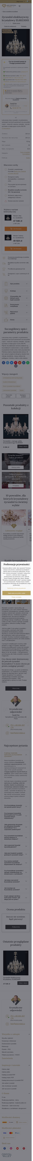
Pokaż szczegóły (16, 597)
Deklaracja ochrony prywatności (16, 588)
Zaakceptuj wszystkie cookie (16, 593)
